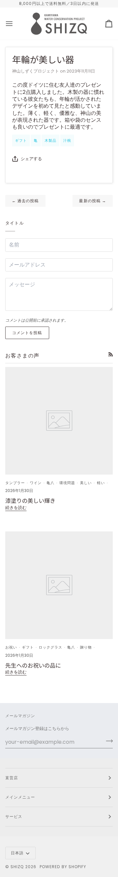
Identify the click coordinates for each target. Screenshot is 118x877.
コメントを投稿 (27, 332)
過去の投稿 (25, 200)
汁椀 (67, 140)
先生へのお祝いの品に (33, 665)
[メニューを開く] (15, 24)
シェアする (31, 159)
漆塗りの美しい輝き (30, 500)
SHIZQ (17, 866)
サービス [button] (13, 816)
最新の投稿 (92, 200)
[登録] (107, 741)
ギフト (21, 140)
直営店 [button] (11, 778)
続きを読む (16, 507)
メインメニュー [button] (20, 797)
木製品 (50, 140)
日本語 (17, 853)
